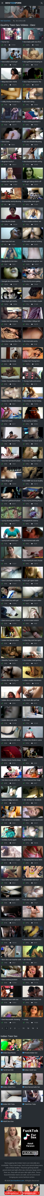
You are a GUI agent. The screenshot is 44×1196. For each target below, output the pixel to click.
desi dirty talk (20, 21)
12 (28, 1028)
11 (23, 1028)
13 (33, 1028)
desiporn (13, 3)
